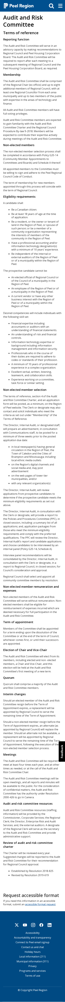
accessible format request (40, 904)
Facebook (41, 925)
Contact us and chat (32, 947)
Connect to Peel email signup (32, 942)
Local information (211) (32, 956)
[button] (62, 751)
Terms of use (32, 975)
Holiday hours (33, 952)
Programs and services (32, 971)
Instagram (33, 925)
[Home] (17, 5)
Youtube (25, 925)
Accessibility (33, 933)
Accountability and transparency (32, 937)
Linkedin (49, 925)
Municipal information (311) (33, 961)
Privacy (32, 966)
